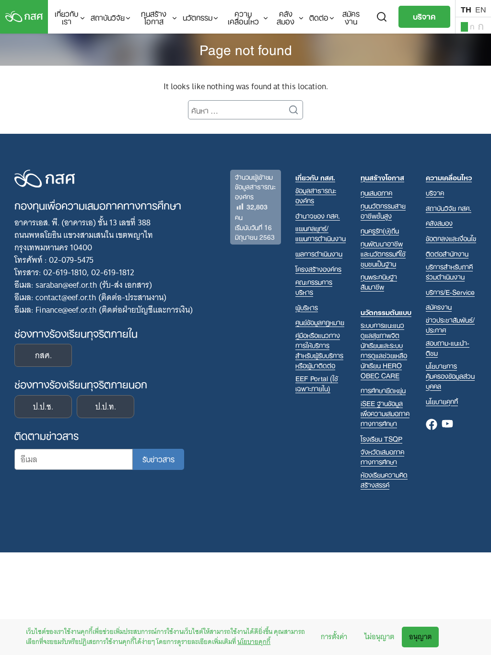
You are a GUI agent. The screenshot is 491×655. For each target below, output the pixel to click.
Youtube (447, 425)
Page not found (245, 48)
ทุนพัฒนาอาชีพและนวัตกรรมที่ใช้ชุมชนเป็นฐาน (383, 253)
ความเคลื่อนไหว (243, 16)
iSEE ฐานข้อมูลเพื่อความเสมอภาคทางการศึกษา (385, 413)
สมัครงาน (351, 16)
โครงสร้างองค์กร (318, 269)
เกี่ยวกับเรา (66, 16)
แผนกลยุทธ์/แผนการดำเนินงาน (320, 233)
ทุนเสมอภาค (376, 192)
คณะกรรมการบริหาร (313, 287)
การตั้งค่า (334, 637)
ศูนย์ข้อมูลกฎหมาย (319, 322)
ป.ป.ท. (105, 406)
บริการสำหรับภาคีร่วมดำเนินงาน (449, 271)
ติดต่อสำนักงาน (447, 253)
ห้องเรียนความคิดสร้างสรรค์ (384, 479)
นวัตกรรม (197, 16)
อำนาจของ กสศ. (317, 216)
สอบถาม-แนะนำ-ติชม (447, 348)
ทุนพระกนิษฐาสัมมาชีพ (379, 281)
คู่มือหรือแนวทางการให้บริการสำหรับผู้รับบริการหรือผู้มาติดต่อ (319, 350)
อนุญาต (420, 637)
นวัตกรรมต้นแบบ (386, 312)
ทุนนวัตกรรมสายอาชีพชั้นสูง (383, 210)
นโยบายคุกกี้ (253, 641)
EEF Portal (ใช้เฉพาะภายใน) (316, 383)
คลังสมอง (285, 16)
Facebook (431, 425)
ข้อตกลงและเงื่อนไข (451, 238)
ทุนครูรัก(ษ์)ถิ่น (380, 230)
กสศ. (43, 355)
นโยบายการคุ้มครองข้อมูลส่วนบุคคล (450, 376)
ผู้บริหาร (306, 307)
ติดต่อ (318, 16)
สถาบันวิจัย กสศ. (448, 208)
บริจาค (424, 15)
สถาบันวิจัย (108, 16)
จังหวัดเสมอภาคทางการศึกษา (382, 456)
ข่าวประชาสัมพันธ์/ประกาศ (450, 325)
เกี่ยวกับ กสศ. (315, 177)
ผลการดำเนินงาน (318, 253)
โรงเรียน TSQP (381, 438)
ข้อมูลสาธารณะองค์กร (315, 195)
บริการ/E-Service (450, 292)
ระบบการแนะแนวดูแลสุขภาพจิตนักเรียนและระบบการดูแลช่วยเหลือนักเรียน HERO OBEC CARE (384, 350)
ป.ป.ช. (43, 406)
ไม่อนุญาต (379, 637)
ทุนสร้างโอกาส (153, 16)
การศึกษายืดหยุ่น (383, 390)
